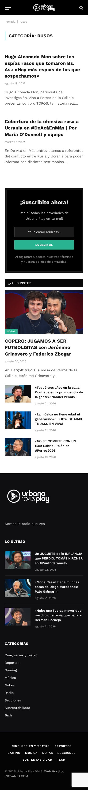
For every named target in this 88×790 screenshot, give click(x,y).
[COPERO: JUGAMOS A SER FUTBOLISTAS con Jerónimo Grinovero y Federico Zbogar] (44, 312)
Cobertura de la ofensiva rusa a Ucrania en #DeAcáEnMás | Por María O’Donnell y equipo (42, 128)
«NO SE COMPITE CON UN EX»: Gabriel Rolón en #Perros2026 (55, 445)
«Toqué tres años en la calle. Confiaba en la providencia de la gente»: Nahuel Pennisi (59, 392)
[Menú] (8, 7)
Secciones (13, 700)
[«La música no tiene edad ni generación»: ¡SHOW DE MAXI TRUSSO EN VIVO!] (18, 420)
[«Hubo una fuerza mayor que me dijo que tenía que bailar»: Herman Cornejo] (18, 617)
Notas (11, 331)
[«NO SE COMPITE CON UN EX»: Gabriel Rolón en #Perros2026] (18, 447)
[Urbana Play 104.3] (44, 7)
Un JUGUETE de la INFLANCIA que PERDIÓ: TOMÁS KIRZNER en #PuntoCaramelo (59, 558)
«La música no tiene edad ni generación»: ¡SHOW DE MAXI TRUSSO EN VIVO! (58, 419)
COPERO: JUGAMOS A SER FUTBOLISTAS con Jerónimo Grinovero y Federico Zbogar (38, 347)
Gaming (11, 670)
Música (10, 678)
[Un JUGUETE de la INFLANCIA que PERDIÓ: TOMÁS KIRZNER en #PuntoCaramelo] (18, 560)
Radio (9, 693)
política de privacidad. (51, 261)
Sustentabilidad (17, 708)
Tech (8, 715)
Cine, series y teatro (21, 655)
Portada (10, 21)
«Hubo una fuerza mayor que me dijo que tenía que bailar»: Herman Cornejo (59, 615)
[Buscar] (80, 7)
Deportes (12, 663)
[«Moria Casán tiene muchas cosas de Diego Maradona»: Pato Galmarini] (18, 588)
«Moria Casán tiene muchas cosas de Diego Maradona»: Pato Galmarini (57, 586)
